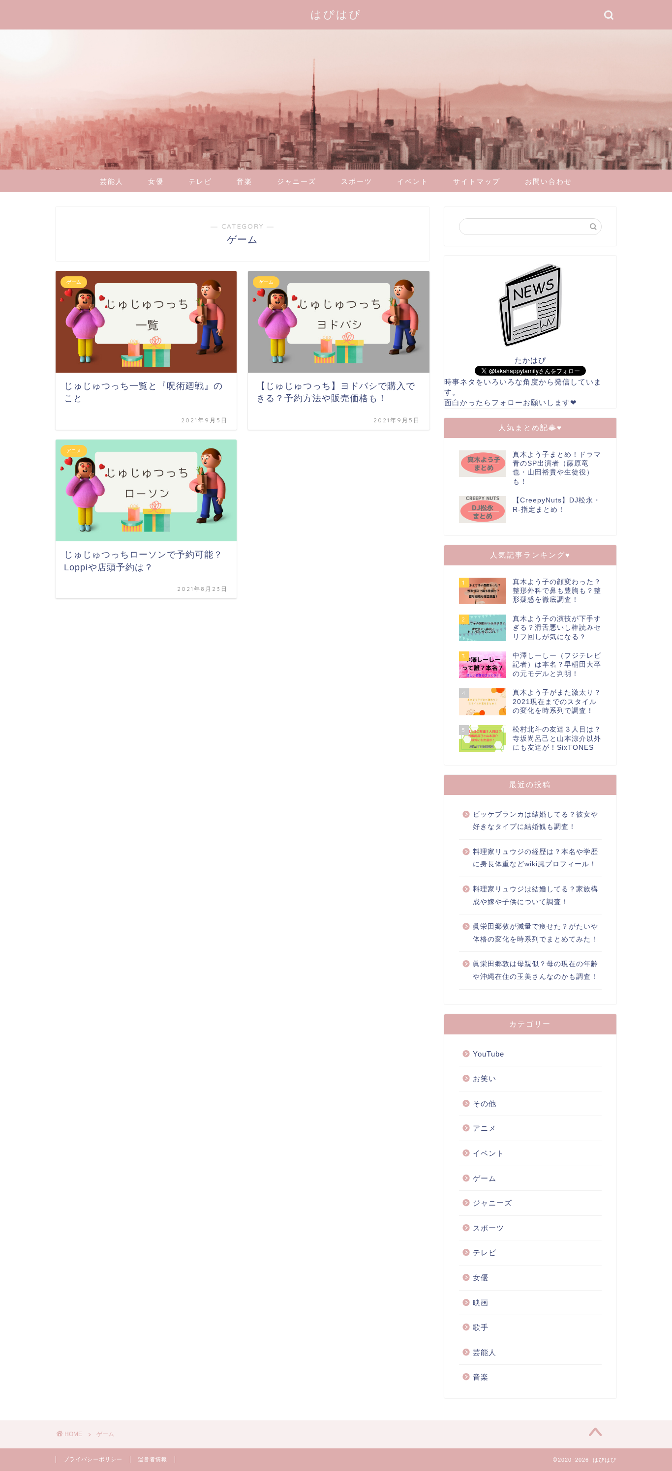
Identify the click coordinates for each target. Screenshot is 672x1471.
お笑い (484, 1078)
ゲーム (484, 1178)
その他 (484, 1103)
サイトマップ (476, 181)
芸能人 (111, 181)
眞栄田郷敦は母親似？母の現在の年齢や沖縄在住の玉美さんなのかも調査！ (535, 970)
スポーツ (356, 181)
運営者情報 (152, 1459)
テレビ (200, 181)
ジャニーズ (296, 181)
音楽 (244, 181)
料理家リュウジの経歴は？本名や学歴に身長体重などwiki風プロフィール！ (535, 858)
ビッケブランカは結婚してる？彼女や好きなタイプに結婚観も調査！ (535, 821)
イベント (412, 181)
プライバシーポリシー (92, 1459)
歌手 (481, 1327)
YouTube (488, 1054)
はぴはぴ (336, 14)
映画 (481, 1302)
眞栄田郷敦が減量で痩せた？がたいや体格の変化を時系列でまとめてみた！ (535, 933)
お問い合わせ (548, 181)
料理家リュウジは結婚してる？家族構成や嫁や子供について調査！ (535, 895)
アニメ (484, 1128)
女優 (156, 181)
